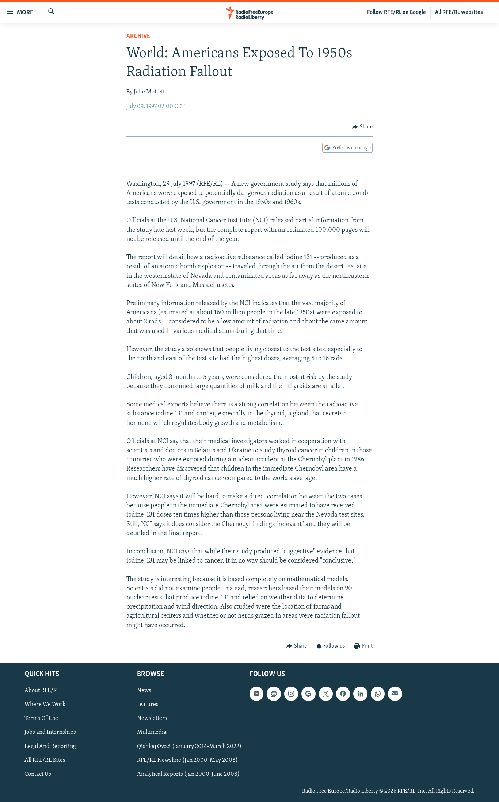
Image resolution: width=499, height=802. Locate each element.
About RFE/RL (42, 691)
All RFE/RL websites (459, 12)
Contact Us (37, 774)
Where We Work (45, 705)
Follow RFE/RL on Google (396, 12)
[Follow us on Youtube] (256, 694)
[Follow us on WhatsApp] (378, 694)
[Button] (362, 127)
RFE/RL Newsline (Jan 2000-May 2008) (187, 760)
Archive (138, 36)
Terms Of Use (41, 719)
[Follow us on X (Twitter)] (326, 694)
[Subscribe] (395, 694)
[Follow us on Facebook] (343, 694)
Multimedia (152, 733)
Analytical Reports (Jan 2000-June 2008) (188, 774)
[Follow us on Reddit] (274, 694)
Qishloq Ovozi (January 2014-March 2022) (189, 746)
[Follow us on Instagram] (291, 694)
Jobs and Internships (50, 733)
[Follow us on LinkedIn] (360, 694)
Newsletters (152, 719)
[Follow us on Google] (308, 694)
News (144, 691)
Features (148, 705)
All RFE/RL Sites (44, 760)
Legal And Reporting (50, 746)
